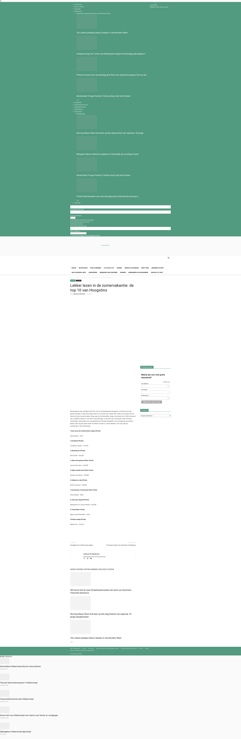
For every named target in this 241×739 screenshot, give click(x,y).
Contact (147, 648)
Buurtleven (83, 268)
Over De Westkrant (75, 648)
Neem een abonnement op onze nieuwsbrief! (82, 650)
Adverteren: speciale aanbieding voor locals (107, 648)
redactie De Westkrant (79, 294)
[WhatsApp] (76, 301)
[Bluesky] (91, 558)
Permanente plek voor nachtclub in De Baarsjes (121, 545)
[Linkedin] (85, 301)
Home (71, 277)
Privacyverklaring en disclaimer (80, 222)
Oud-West (78, 280)
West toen (145, 268)
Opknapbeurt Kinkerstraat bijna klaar (15, 732)
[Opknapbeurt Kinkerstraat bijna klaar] (120, 726)
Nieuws (77, 277)
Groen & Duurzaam (132, 268)
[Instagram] (88, 558)
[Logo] (84, 265)
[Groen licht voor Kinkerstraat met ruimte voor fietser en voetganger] (120, 709)
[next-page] (72, 642)
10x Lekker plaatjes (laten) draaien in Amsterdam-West (95, 638)
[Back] (155, 3)
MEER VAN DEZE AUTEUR (103, 569)
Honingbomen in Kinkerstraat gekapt (81, 545)
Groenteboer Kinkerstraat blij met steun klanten (20, 666)
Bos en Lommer (79, 7)
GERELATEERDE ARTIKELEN (81, 569)
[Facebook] (72, 301)
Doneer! (123, 272)
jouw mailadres (75, 231)
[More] (94, 301)
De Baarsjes (78, 4)
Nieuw (74, 268)
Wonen (119, 268)
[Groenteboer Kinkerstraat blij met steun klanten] (120, 660)
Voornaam (144, 389)
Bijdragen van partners (108, 272)
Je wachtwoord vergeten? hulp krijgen (82, 220)
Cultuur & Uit (109, 268)
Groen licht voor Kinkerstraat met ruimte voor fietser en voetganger (29, 715)
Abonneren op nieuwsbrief (138, 272)
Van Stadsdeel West (79, 272)
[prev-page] (71, 642)
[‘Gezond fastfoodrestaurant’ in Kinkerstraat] (120, 677)
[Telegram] (89, 301)
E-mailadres (155, 383)
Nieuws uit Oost (157, 272)
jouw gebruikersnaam (77, 209)
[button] (168, 258)
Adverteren (93, 272)
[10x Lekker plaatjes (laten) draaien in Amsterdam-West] (103, 627)
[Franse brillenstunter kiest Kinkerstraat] (120, 693)
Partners (84, 648)
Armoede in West (157, 268)
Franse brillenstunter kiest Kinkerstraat (17, 699)
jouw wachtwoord (75, 216)
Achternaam (155, 395)
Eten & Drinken (95, 268)
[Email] (81, 301)
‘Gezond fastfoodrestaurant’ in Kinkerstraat (19, 683)
